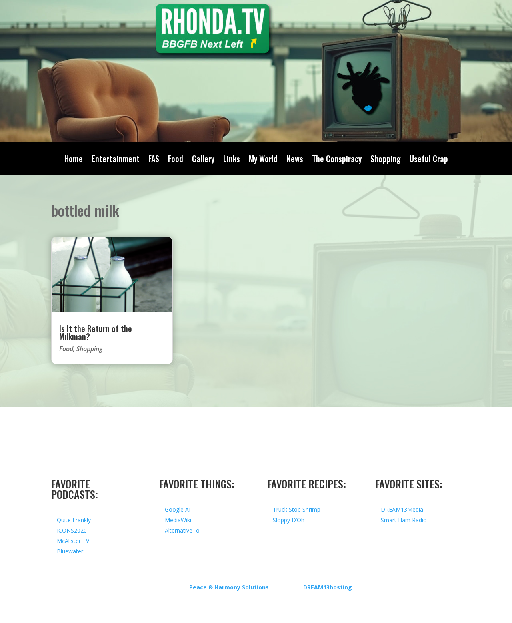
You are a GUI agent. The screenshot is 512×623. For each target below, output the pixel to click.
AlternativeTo (182, 530)
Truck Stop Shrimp (296, 509)
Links (231, 160)
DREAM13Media (402, 509)
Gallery (203, 160)
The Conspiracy (337, 160)
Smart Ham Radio (404, 520)
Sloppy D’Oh (288, 520)
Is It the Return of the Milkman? (95, 332)
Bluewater (70, 551)
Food (175, 160)
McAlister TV (73, 541)
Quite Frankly (74, 520)
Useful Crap (429, 160)
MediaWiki (178, 520)
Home (73, 160)
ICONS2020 (72, 530)
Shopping (385, 160)
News (294, 160)
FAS (153, 160)
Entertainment (116, 160)
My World (263, 160)
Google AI (177, 509)
